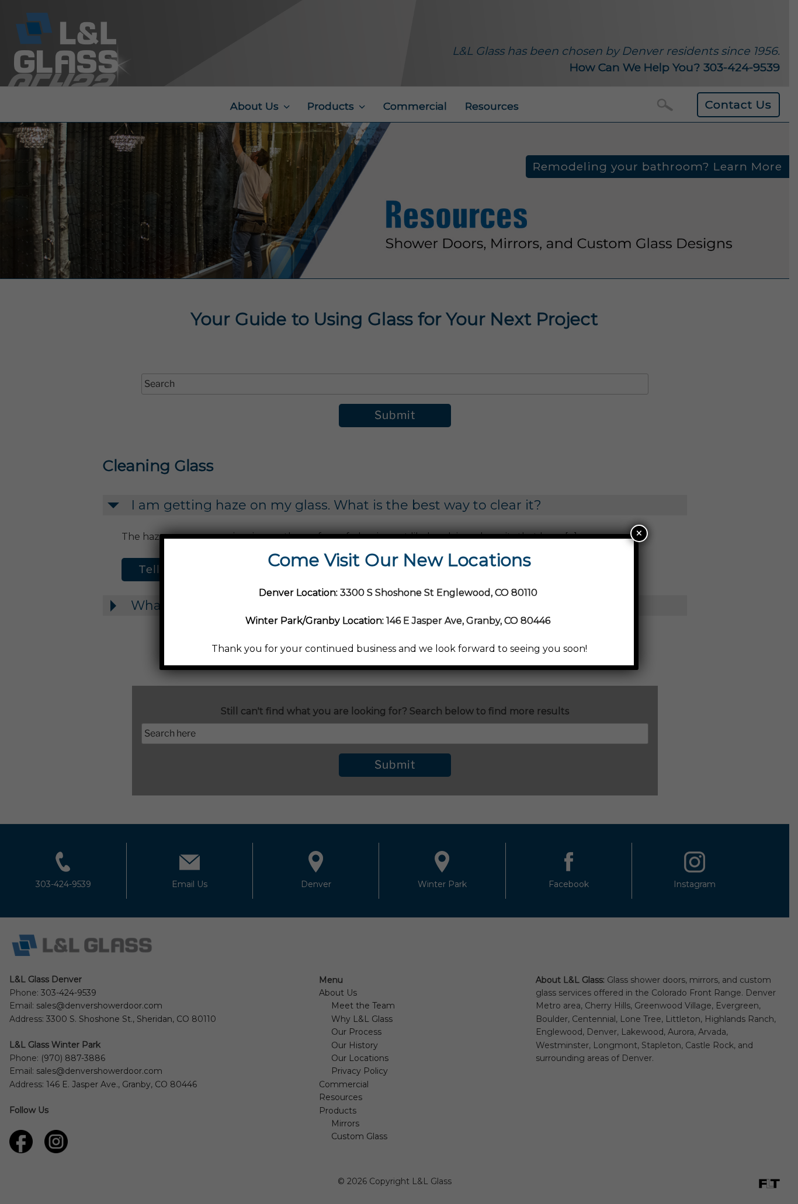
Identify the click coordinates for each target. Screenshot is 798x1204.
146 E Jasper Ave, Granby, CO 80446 (468, 620)
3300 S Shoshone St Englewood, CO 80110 (440, 592)
